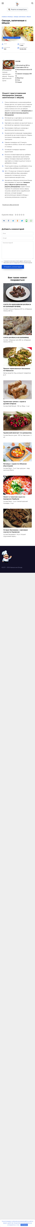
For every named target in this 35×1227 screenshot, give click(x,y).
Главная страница (7, 16)
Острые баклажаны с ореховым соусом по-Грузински (15, 531)
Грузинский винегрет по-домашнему (17, 433)
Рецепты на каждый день (19, 9)
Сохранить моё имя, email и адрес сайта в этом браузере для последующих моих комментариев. (18, 261)
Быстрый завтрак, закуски (11, 37)
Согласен (24, 1225)
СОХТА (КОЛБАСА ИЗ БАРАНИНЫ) (16, 337)
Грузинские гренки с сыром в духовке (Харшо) (14, 402)
